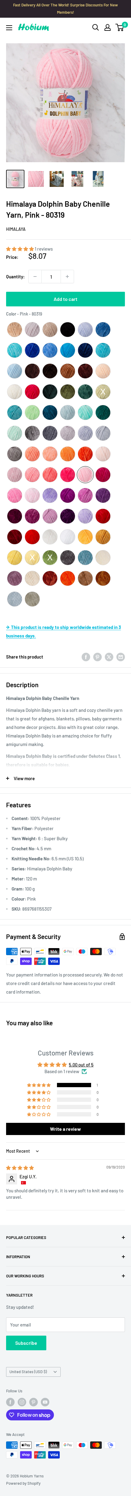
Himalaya (16, 229)
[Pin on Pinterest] (97, 656)
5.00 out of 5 (81, 1064)
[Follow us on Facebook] (10, 1402)
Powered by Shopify (23, 1483)
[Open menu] (9, 27)
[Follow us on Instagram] (22, 1402)
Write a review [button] (65, 1129)
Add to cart (65, 299)
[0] (120, 27)
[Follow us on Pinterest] (33, 1402)
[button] (20, 249)
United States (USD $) (28, 1371)
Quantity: (15, 276)
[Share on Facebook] (86, 656)
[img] (20, 1167)
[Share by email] (120, 656)
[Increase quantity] (67, 276)
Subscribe (26, 1343)
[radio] (14, 329)
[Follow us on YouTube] (45, 1402)
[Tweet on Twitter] (109, 656)
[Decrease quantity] (35, 276)
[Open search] (95, 27)
